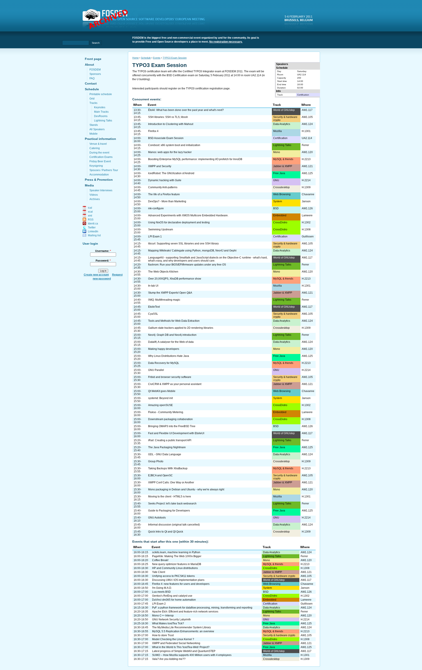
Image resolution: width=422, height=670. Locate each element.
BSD (276, 208)
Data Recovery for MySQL (163, 363)
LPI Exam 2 (159, 603)
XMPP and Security (159, 166)
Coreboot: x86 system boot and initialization (174, 145)
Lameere (307, 215)
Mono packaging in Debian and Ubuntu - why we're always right (186, 489)
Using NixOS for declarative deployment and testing (179, 222)
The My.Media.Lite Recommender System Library (181, 627)
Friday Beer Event (100, 161)
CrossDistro (280, 222)
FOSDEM (95, 69)
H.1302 (306, 222)
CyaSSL (153, 313)
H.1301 (306, 131)
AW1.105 (307, 117)
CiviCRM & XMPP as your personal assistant (174, 384)
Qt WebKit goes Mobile (161, 391)
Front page (93, 59)
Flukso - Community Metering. (166, 412)
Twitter (92, 227)
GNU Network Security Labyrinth (171, 619)
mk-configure (156, 208)
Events (156, 57)
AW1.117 (307, 110)
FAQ (92, 78)
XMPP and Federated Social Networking (176, 643)
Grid (92, 98)
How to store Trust (163, 635)
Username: (103, 251)
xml (90, 215)
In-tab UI (153, 285)
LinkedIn (93, 231)
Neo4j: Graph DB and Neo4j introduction (172, 334)
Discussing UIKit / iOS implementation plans (178, 580)
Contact (91, 83)
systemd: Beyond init (160, 398)
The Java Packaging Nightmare (167, 447)
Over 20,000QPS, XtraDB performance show (174, 278)
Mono (276, 152)
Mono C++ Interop (163, 615)
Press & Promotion (99, 179)
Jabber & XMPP (282, 166)
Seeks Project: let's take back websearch (172, 503)
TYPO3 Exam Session (175, 57)
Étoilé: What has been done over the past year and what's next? (186, 110)
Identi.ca (93, 223)
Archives (94, 199)
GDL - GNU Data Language (164, 454)
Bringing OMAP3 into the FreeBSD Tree (171, 426)
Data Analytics (281, 124)
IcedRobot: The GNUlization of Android (171, 173)
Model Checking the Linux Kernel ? (173, 639)
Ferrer (305, 145)
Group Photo (155, 461)
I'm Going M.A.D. (162, 587)
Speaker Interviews (100, 190)
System (277, 201)
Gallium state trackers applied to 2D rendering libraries (180, 327)
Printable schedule (100, 94)
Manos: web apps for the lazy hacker (170, 152)
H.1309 (306, 187)
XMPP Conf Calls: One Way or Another (171, 482)
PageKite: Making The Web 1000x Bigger (176, 556)
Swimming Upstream (160, 229)
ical (90, 207)
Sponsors (95, 74)
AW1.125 (307, 173)
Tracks (93, 103)
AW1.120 (307, 152)
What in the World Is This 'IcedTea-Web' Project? (180, 647)
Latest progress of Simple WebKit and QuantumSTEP (183, 651)
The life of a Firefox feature (164, 194)
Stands (93, 124)
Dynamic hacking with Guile (164, 180)
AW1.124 (307, 124)
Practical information (100, 139)
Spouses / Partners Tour (103, 170)
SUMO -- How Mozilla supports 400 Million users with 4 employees (191, 655)
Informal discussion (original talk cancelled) (174, 524)
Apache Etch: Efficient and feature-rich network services (185, 611)
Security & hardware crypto (279, 576)
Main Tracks (101, 111)
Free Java (279, 173)
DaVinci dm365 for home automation (174, 599)
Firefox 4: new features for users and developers (180, 583)
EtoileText (154, 306)
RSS (90, 219)
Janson (306, 201)
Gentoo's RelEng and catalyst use (172, 595)
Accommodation (99, 174)
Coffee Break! (160, 560)
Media (89, 185)
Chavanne (308, 194)
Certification (303, 95)
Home (135, 57)
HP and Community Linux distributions (175, 568)
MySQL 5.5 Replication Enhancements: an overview (183, 631)
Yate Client (158, 572)
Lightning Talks (103, 120)
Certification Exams (101, 157)
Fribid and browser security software (169, 377)
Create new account (96, 274)
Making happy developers (163, 348)
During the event (99, 152)
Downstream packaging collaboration (170, 419)
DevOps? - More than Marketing (167, 201)
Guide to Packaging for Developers (169, 510)
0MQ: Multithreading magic (164, 299)
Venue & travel (98, 143)
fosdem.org (146, 20)
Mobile (93, 133)
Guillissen (308, 236)
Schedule (92, 89)
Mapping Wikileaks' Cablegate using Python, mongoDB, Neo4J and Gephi (192, 250)
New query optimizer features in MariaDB (176, 564)
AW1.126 (307, 208)
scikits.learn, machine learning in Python (176, 552)
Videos (93, 194)
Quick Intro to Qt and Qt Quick (165, 531)
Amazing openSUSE (160, 405)
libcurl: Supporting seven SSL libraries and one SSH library (183, 243)
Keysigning (96, 165)
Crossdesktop (281, 187)
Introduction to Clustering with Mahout (170, 124)
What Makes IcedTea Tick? (168, 623)
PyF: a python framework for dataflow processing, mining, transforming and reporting (202, 607)
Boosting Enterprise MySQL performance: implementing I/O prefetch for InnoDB (195, 159)
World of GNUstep (284, 110)
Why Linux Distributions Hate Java (168, 356)
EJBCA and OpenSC (160, 475)
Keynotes (99, 107)
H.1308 (306, 229)
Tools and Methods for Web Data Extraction (174, 320)
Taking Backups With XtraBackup (167, 468)
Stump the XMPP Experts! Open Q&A (170, 292)
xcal (90, 211)
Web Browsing (282, 194)
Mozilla (277, 131)
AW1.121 (307, 166)
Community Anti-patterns (162, 187)
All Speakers (97, 129)
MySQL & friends (283, 159)
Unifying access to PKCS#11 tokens (173, 576)
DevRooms (100, 116)
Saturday (301, 71)
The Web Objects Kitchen (163, 271)
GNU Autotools (157, 517)
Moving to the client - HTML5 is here (169, 496)
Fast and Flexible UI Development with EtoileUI (176, 433)
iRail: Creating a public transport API (169, 440)
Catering (94, 148)
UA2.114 (301, 74)
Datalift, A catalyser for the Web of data (171, 341)
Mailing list (94, 235)
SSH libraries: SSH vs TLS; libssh (168, 117)
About (89, 64)
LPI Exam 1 (155, 236)
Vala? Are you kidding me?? (169, 659)
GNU (276, 180)
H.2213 (306, 159)
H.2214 (306, 180)
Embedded (279, 215)
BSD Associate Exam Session (166, 138)
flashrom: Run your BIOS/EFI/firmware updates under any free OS (187, 264)
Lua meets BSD (161, 591)
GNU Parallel (156, 370)
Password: (103, 260)
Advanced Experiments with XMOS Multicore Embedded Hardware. (188, 215)
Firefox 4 (153, 131)
